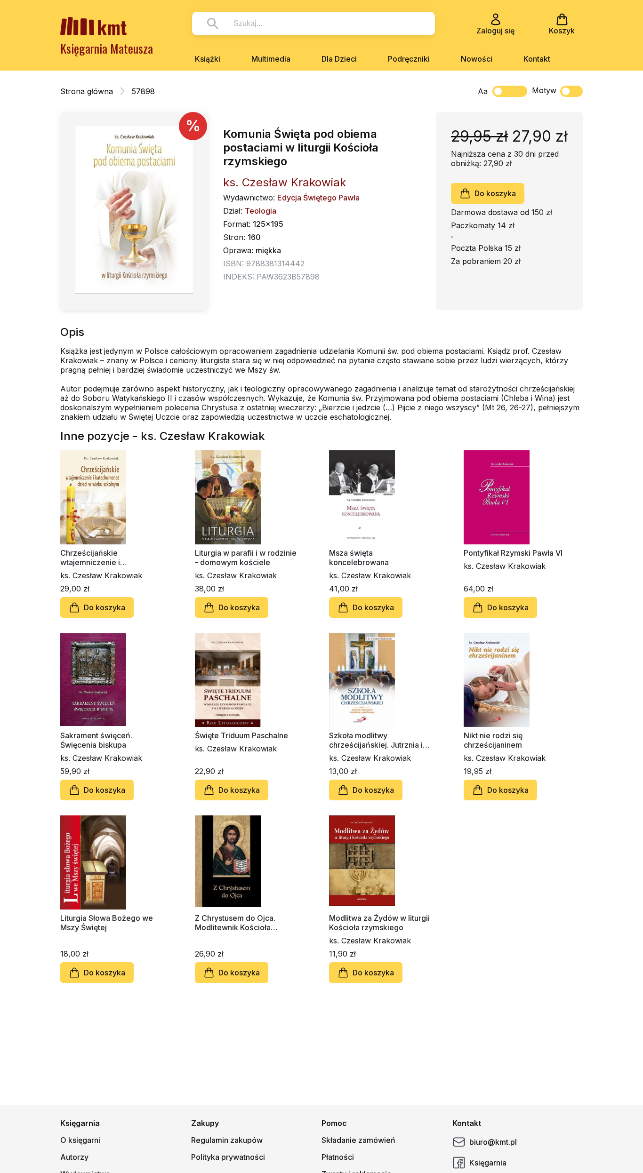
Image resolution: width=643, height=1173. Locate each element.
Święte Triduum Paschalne (241, 735)
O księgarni (80, 1140)
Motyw (544, 90)
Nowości (476, 59)
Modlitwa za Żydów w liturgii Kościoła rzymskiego (379, 922)
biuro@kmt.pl (493, 1142)
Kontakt (536, 59)
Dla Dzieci (339, 59)
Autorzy (74, 1157)
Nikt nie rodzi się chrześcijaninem (493, 740)
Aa (483, 91)
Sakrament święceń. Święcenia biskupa (96, 740)
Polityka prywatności (228, 1157)
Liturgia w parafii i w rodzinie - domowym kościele (246, 557)
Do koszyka (495, 193)
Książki (207, 59)
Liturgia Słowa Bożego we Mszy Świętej (106, 922)
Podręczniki (409, 59)
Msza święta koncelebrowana (359, 557)
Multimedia (270, 59)
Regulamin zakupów (227, 1140)
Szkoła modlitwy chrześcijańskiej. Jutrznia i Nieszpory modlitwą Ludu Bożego (376, 740)
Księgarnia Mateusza (106, 48)
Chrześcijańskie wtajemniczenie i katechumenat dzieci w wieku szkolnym (101, 557)
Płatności (338, 1157)
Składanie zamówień (358, 1140)
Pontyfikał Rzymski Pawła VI (513, 553)
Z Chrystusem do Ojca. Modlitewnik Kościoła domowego (235, 922)
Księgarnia (487, 1162)
